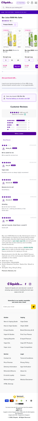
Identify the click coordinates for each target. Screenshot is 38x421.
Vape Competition (26, 347)
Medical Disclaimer (26, 379)
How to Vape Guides (10, 326)
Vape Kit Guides (9, 334)
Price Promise (8, 362)
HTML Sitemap (8, 384)
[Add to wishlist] (19, 31)
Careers (22, 375)
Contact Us (7, 358)
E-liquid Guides (9, 330)
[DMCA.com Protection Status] (19, 404)
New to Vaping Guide (11, 321)
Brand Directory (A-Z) (27, 330)
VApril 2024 (24, 326)
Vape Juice (7, 347)
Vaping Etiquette (9, 339)
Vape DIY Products (26, 343)
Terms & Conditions (26, 358)
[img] (6, 145)
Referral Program (9, 379)
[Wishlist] (28, 3)
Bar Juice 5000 (9, 12)
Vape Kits (7, 343)
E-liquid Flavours (25, 339)
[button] (11, 120)
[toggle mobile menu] (36, 3)
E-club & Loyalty (9, 375)
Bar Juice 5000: (7, 50)
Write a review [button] (19, 134)
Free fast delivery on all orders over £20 (18, 99)
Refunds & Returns (10, 371)
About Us (23, 371)
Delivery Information (10, 367)
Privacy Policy (24, 362)
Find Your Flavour (26, 334)
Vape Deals (24, 321)
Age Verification (25, 367)
